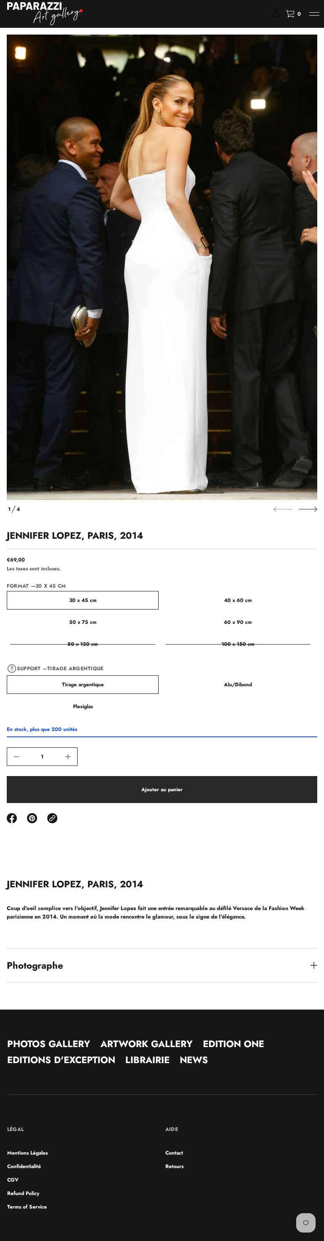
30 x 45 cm (83, 600)
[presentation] (162, 267)
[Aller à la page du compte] (276, 15)
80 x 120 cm (83, 644)
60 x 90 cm (238, 622)
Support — (60, 668)
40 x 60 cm (238, 600)
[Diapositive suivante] (308, 509)
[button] (293, 14)
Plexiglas (83, 706)
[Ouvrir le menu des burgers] (314, 14)
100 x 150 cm (237, 644)
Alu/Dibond (238, 684)
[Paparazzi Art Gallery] (45, 14)
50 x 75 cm (83, 622)
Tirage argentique (83, 684)
